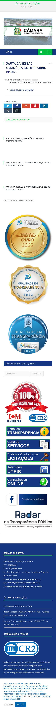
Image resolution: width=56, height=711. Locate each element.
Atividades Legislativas (20, 82)
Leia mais (27, 696)
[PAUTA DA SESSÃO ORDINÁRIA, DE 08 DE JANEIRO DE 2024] (28, 133)
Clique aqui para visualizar (21, 89)
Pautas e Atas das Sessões (41, 82)
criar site (21, 662)
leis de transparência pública (16, 672)
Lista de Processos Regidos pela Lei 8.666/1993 (24, 621)
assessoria (23, 665)
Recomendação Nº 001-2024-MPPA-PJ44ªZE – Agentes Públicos (29, 6)
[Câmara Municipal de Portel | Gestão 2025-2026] (28, 31)
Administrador (13, 80)
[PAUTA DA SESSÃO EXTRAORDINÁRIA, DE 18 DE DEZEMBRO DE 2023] (28, 157)
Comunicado (9, 606)
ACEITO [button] (20, 704)
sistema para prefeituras (39, 662)
